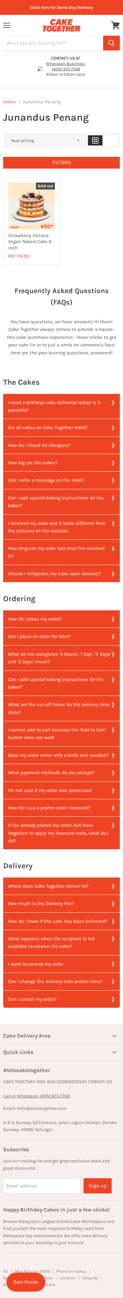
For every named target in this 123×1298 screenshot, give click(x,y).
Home (9, 102)
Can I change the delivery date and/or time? (55, 981)
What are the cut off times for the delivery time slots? (59, 708)
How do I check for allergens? (39, 445)
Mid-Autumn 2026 (32, 1271)
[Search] (111, 43)
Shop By (90, 1278)
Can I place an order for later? (39, 636)
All (5, 1271)
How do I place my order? (35, 619)
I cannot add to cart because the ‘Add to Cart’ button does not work (57, 733)
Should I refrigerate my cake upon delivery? (54, 573)
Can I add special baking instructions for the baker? (56, 501)
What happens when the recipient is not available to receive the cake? (51, 942)
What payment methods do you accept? (51, 772)
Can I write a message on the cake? (46, 480)
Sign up (98, 1186)
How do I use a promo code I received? (49, 808)
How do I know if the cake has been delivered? (57, 921)
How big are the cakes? (32, 463)
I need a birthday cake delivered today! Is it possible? (54, 406)
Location (68, 1278)
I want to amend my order (35, 964)
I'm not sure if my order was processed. (50, 790)
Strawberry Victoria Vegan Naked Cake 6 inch (30, 242)
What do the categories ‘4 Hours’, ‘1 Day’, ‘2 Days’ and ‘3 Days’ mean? (59, 658)
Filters (62, 162)
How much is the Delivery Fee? (41, 903)
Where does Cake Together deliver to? (48, 886)
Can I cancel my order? (32, 999)
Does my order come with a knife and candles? (58, 755)
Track (50, 1284)
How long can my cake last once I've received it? (56, 552)
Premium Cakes (71, 1271)
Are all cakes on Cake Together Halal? (47, 427)
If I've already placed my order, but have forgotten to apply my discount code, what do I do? (58, 833)
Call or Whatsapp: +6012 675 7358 (36, 1096)
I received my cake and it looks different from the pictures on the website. (57, 527)
